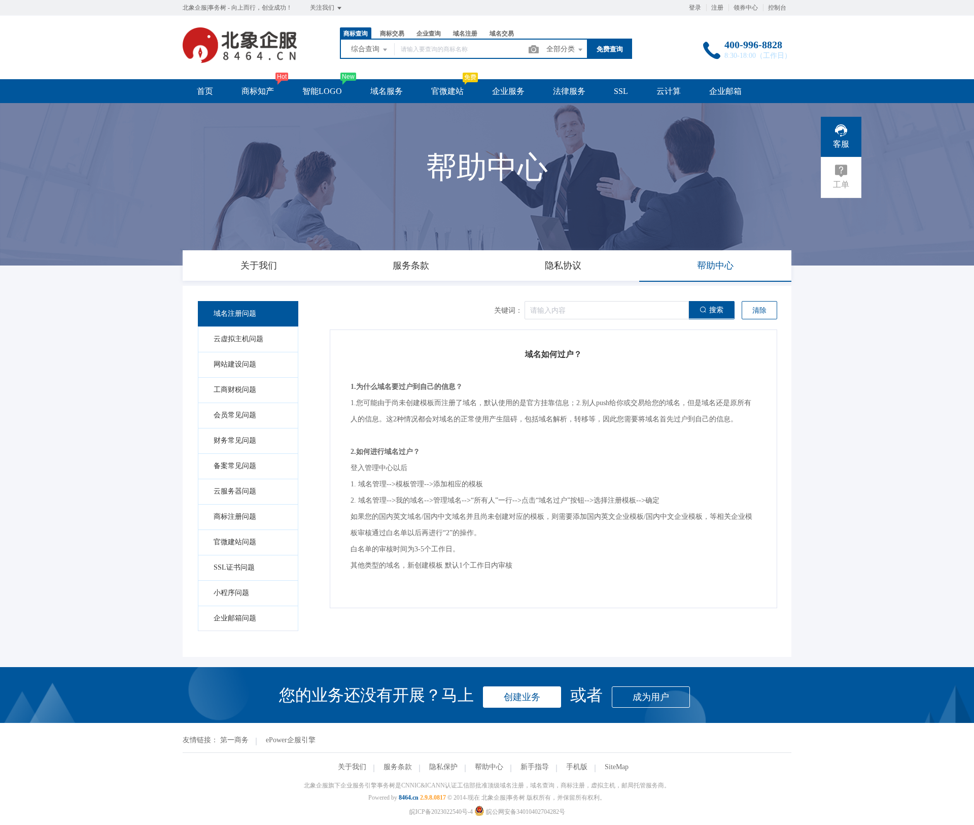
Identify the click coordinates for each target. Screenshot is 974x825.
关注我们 (323, 7)
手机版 (576, 767)
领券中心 (746, 7)
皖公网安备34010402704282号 (524, 811)
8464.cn (409, 797)
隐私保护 (443, 767)
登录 (695, 7)
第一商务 (234, 740)
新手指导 (534, 767)
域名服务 (386, 91)
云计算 (668, 91)
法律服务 (569, 91)
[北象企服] (240, 58)
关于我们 (352, 767)
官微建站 (447, 91)
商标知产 (257, 91)
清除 (759, 310)
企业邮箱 (725, 91)
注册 (717, 7)
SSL (621, 91)
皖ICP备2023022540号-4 (441, 811)
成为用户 (651, 697)
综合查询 (366, 49)
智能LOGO (322, 91)
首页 (205, 91)
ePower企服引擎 (291, 740)
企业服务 (508, 91)
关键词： (508, 310)
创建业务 (522, 697)
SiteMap (617, 767)
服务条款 (398, 767)
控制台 (777, 7)
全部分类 (561, 49)
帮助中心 (489, 767)
